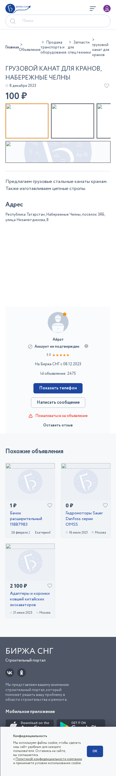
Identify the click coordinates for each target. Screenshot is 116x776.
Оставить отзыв (58, 425)
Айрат (58, 339)
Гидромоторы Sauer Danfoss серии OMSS (84, 519)
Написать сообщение (58, 402)
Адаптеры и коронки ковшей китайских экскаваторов (30, 599)
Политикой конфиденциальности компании (49, 759)
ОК (95, 751)
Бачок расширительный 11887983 (26, 519)
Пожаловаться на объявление (61, 416)
